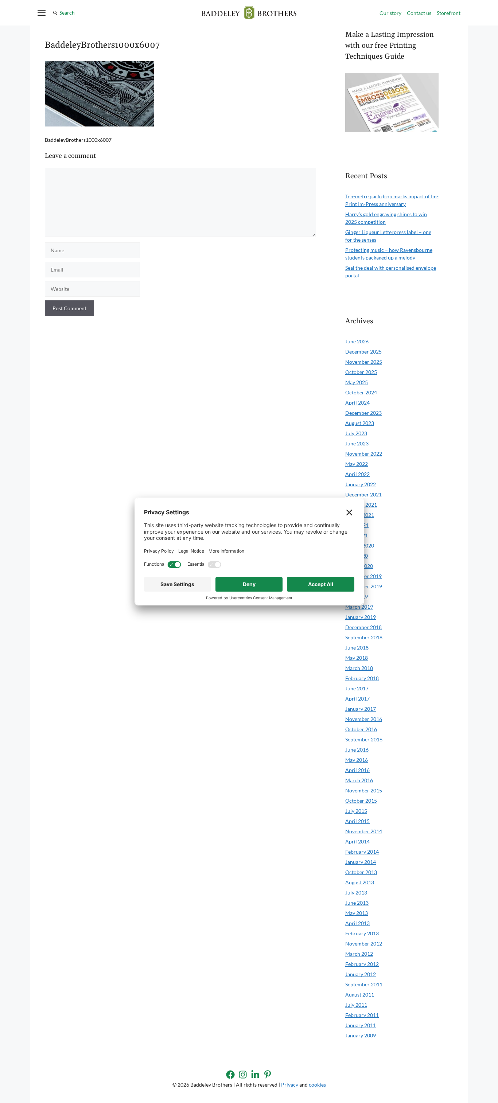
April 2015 (357, 821)
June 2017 (357, 688)
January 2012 (360, 974)
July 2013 (356, 892)
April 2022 (357, 474)
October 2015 (361, 801)
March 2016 (359, 780)
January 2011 (360, 1025)
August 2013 (359, 882)
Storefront (448, 13)
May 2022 (356, 464)
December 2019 (363, 576)
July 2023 (356, 433)
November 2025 (363, 362)
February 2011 (362, 1015)
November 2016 (363, 719)
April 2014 (357, 841)
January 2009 (360, 1035)
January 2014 (360, 862)
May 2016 (356, 760)
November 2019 (363, 586)
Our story (390, 13)
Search (67, 12)
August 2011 (359, 994)
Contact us (419, 13)
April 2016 (357, 770)
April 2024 (357, 403)
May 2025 (356, 382)
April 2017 (357, 698)
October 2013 (361, 872)
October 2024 (361, 392)
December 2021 (363, 494)
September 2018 (363, 637)
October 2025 (361, 372)
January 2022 (360, 484)
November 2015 (363, 790)
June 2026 (357, 341)
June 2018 (357, 647)
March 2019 (359, 607)
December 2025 (363, 351)
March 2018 (359, 668)
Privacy (289, 1084)
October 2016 (361, 729)
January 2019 (360, 617)
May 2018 (356, 658)
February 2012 (362, 964)
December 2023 (363, 413)
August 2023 (359, 423)
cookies (317, 1084)
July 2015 (356, 811)
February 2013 (362, 933)
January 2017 (360, 709)
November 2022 (363, 454)
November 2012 (363, 943)
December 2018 (363, 627)
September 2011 (363, 984)
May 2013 (356, 913)
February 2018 (362, 678)
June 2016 (357, 750)
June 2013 (357, 903)
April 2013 (357, 923)
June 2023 (357, 443)
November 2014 (363, 831)
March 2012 (359, 954)
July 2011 (356, 1005)
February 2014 (362, 852)
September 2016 (363, 739)
